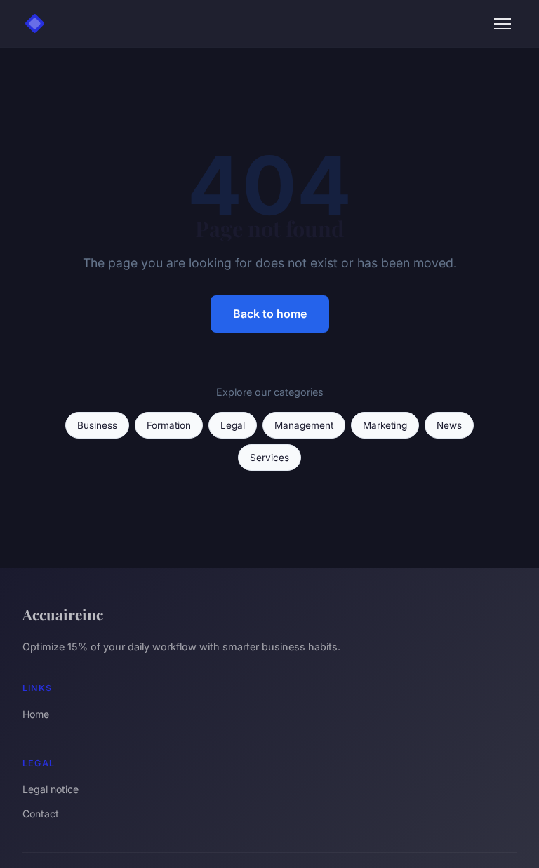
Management (303, 425)
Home (35, 714)
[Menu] (502, 24)
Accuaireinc (62, 614)
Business (97, 425)
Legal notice (50, 789)
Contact (40, 814)
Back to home (270, 314)
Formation (169, 425)
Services (269, 457)
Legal (232, 425)
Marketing (385, 425)
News (449, 425)
